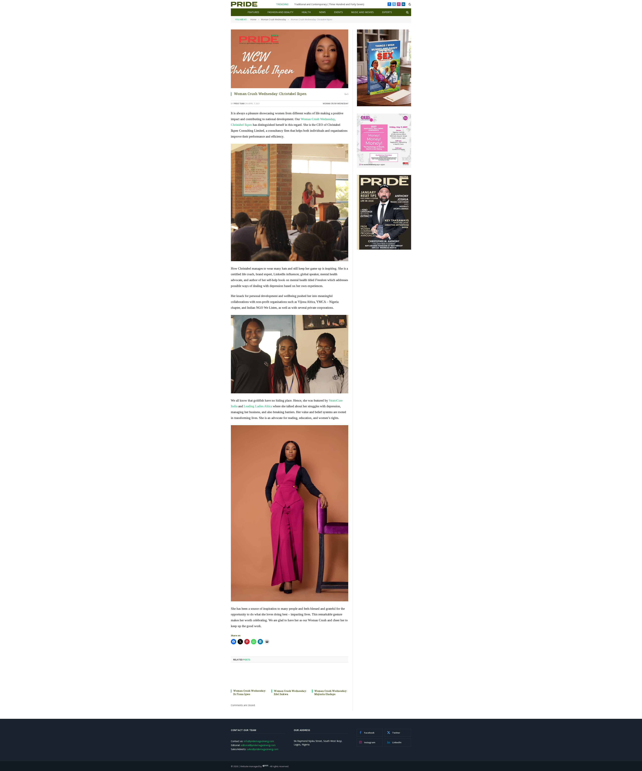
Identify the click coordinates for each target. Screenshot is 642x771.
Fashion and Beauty (280, 12)
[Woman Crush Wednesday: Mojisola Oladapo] (330, 677)
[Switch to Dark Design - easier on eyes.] (409, 4)
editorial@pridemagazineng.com (258, 745)
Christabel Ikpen (241, 124)
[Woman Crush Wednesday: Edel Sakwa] (290, 677)
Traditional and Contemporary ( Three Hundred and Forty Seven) (329, 4)
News (322, 12)
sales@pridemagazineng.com (262, 749)
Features (253, 12)
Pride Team (239, 103)
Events (338, 12)
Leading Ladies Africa (258, 406)
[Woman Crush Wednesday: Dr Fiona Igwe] (249, 677)
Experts (387, 12)
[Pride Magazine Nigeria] (244, 4)
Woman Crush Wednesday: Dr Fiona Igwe (249, 692)
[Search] (407, 12)
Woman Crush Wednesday (335, 103)
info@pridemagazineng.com (259, 741)
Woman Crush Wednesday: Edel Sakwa (290, 692)
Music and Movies (362, 12)
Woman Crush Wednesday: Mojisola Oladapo (330, 692)
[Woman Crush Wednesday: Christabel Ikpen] (289, 58)
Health (306, 12)
